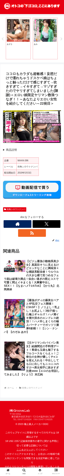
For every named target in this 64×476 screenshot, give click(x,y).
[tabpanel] (18, 38)
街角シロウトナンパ (16, 209)
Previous (2, 39)
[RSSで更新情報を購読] (32, 233)
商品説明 (11, 149)
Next (61, 39)
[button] (57, 449)
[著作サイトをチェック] (17, 224)
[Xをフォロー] (46, 224)
